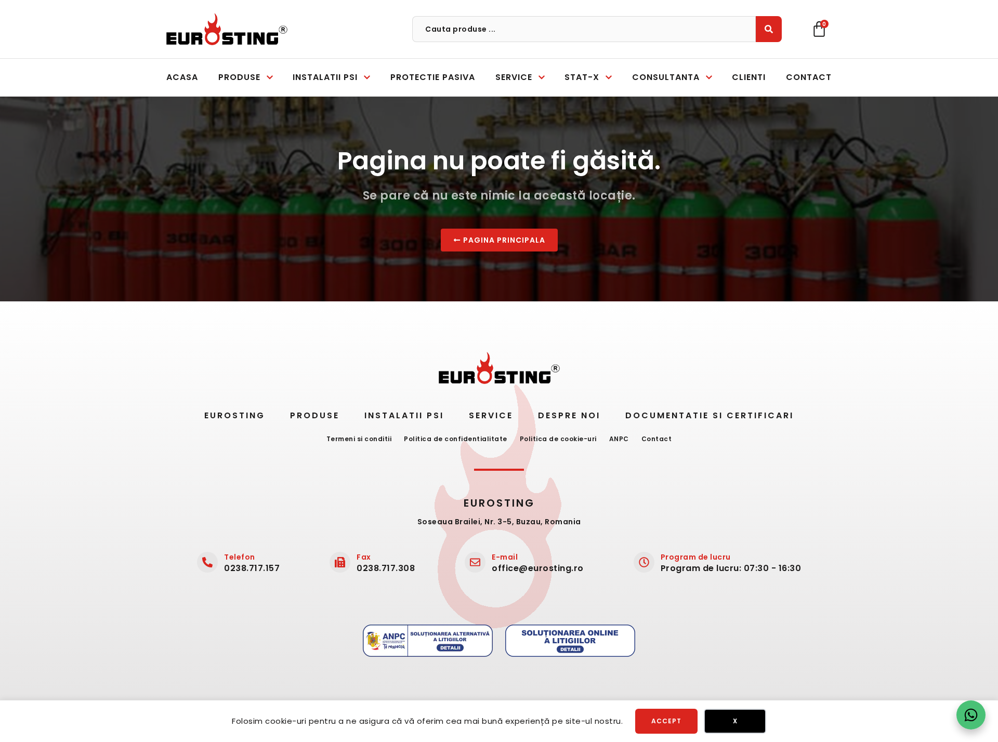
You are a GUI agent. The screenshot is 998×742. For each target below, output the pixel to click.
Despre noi (569, 415)
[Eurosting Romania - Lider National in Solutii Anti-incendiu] (226, 29)
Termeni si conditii (359, 438)
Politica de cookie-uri (558, 438)
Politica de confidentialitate (455, 438)
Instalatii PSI (404, 415)
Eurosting (234, 415)
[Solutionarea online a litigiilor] (570, 641)
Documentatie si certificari (709, 415)
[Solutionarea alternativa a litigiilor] (428, 641)
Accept (666, 721)
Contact (656, 438)
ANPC (619, 438)
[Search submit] (769, 29)
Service (491, 415)
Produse (314, 415)
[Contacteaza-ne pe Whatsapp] (971, 715)
